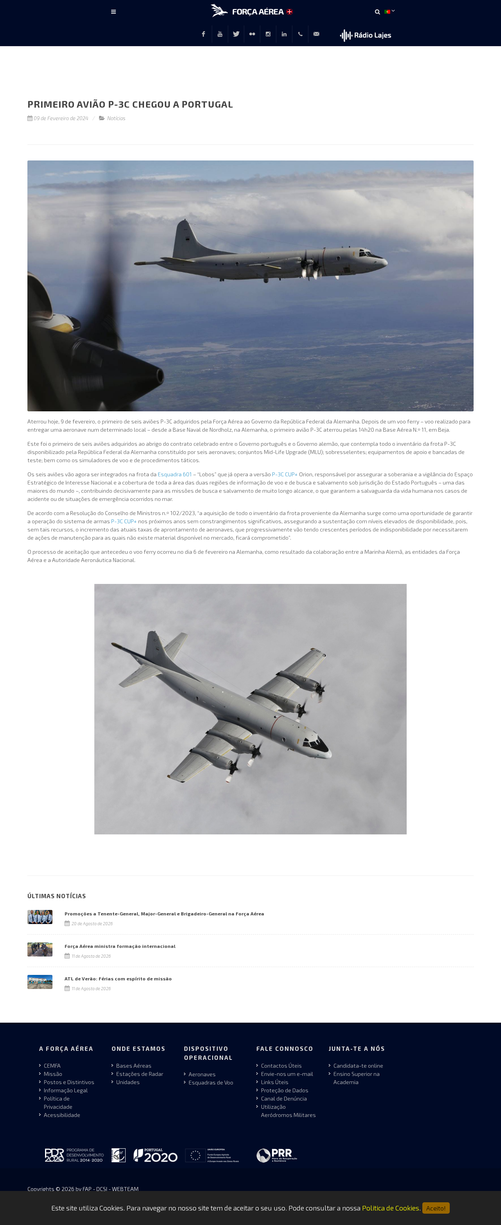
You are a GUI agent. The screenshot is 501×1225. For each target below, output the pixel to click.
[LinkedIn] (284, 34)
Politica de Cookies (390, 1207)
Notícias (116, 118)
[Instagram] (268, 34)
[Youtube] (220, 34)
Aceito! (436, 1208)
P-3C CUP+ (285, 474)
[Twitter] (236, 34)
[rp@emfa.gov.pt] (316, 34)
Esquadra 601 (175, 474)
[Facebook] (203, 34)
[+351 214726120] (300, 34)
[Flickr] (252, 34)
